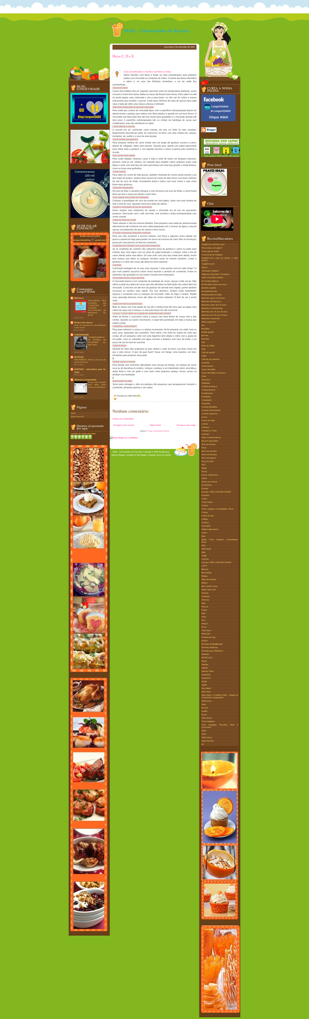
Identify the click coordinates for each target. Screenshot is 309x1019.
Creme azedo (119, 171)
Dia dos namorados (209, 441)
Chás (203, 376)
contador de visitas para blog (82, 433)
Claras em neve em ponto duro (127, 303)
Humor (204, 533)
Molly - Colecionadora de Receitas (156, 30)
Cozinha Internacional (210, 410)
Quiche (204, 641)
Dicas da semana (209, 451)
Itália (203, 552)
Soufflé (204, 711)
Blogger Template (126, 455)
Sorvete (204, 708)
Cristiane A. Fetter (209, 431)
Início (73, 413)
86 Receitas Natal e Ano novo (214, 284)
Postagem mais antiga (186, 425)
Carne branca (207, 366)
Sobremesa (206, 701)
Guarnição (205, 526)
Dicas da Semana (209, 454)
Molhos (204, 583)
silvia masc (206, 692)
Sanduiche (205, 675)
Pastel (204, 610)
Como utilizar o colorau (123, 126)
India (203, 545)
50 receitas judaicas (210, 281)
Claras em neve (120, 88)
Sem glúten (206, 688)
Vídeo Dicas (206, 737)
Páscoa (204, 607)
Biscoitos (205, 339)
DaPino (168, 455)
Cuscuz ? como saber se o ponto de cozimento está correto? (141, 313)
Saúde (204, 685)
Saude (204, 681)
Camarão (205, 363)
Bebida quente (207, 332)
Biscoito (204, 335)
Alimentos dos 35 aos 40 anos (214, 312)
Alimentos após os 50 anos (213, 298)
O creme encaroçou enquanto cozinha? (131, 233)
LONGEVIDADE (81, 335)
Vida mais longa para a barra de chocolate (133, 107)
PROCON (205, 634)
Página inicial (155, 425)
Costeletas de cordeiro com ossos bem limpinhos (136, 246)
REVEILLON (206, 658)
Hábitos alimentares (210, 529)
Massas (204, 569)
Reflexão (205, 654)
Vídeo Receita (207, 741)
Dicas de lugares (208, 458)
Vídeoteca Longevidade (85, 380)
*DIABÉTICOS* (208, 264)
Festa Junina (207, 502)
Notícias (205, 593)
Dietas (204, 468)
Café (203, 349)
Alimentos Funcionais (210, 318)
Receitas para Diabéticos (212, 651)
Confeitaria (206, 397)
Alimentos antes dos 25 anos (213, 305)
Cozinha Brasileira (209, 407)
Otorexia (205, 600)
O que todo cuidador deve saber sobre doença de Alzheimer (97, 384)
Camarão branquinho (122, 188)
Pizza (203, 627)
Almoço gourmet (208, 322)
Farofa (204, 499)
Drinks (204, 478)
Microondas (206, 573)
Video (203, 731)
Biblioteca (79, 298)
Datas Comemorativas (211, 437)
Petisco (204, 624)
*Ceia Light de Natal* (210, 251)
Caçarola (116, 265)
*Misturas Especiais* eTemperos (215, 274)
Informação (206, 549)
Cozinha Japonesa (209, 414)
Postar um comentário (123, 419)
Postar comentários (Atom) (158, 431)
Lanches (205, 559)
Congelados (206, 400)
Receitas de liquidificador (212, 644)
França (204, 512)
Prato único (206, 630)
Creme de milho (208, 420)
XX (202, 744)
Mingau (204, 576)
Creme (204, 417)
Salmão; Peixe (207, 671)
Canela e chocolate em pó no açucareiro (132, 207)
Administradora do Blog (211, 295)
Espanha (205, 495)
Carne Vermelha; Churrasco (213, 373)
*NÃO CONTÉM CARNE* (212, 278)
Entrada (204, 488)
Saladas (204, 664)
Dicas (203, 448)
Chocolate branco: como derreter (128, 278)
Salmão (204, 668)
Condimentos (207, 393)
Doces (204, 471)
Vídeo (203, 734)
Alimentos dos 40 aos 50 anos (214, 315)
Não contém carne (209, 586)
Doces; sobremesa (209, 475)
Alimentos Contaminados (212, 308)
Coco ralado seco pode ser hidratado (130, 197)
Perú (203, 620)
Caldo (203, 356)
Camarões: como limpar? (124, 326)
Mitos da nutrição (208, 579)
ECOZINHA (206, 485)
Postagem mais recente (123, 425)
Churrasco (206, 380)
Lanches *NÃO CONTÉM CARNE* (216, 562)
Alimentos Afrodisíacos (211, 301)
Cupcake (205, 434)
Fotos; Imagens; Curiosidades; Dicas (217, 509)
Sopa (203, 704)
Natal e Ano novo (208, 590)
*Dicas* (204, 267)
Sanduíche (206, 678)
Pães (203, 603)
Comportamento (208, 390)
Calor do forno (119, 345)
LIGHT (204, 566)
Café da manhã (208, 352)
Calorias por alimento (210, 359)
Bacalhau (205, 329)
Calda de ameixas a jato (124, 220)
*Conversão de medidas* (212, 255)
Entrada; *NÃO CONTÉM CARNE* (216, 492)
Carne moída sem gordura (125, 139)
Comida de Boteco (209, 386)
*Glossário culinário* (210, 271)
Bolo (203, 342)
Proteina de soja (208, 637)
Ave (203, 325)
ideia (203, 536)
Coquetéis (205, 403)
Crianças (205, 427)
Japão (204, 556)
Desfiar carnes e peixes (123, 361)
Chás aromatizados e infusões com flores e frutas (147, 72)
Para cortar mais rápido (123, 155)
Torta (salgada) (208, 721)
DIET (203, 465)
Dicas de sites (207, 461)
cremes (204, 424)
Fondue (204, 505)
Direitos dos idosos (83, 322)
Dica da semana (208, 444)
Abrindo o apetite (208, 288)
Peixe (203, 617)
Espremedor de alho (122, 381)
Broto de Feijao (207, 346)
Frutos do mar (207, 516)
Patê (203, 613)
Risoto (204, 661)
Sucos (204, 714)
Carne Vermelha (208, 369)
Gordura (205, 522)
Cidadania (205, 383)
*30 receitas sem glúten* (211, 248)
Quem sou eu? (77, 416)
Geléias (204, 519)
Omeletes (205, 596)
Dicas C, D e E (123, 56)
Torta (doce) (206, 718)
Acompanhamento (209, 291)
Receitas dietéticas (209, 647)
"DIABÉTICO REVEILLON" (213, 244)
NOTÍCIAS (79, 357)
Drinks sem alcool (209, 482)
